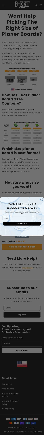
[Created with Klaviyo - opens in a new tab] (22, 237)
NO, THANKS (22, 229)
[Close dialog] (41, 199)
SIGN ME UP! (22, 223)
